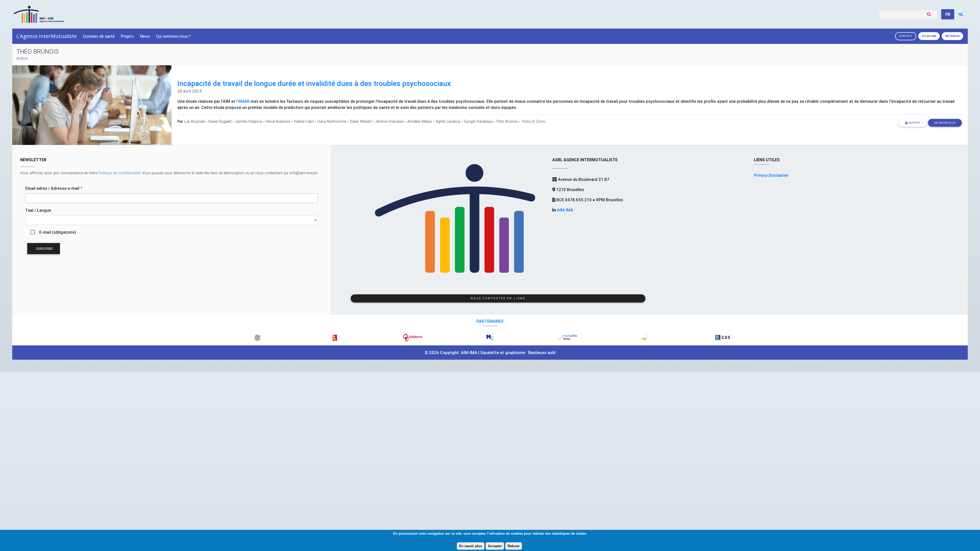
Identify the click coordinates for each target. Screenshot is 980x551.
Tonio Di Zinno (533, 121)
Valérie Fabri (304, 121)
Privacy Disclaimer (771, 175)
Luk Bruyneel (194, 121)
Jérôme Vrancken (389, 121)
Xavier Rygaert (219, 121)
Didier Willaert (361, 121)
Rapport (914, 122)
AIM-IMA (565, 209)
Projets (127, 36)
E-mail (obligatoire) (57, 232)
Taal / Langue (38, 210)
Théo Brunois (507, 121)
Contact (905, 36)
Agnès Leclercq (448, 121)
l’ (243, 101)
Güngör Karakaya (478, 121)
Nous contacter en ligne (498, 298)
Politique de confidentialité (119, 173)
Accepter (495, 546)
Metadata (952, 36)
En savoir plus (470, 546)
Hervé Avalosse (277, 121)
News (145, 36)
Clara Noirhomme (331, 121)
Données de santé (99, 36)
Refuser (514, 546)
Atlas (929, 36)
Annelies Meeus (419, 121)
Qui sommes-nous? (173, 36)
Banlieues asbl (542, 352)
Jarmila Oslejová (248, 121)
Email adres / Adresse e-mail (53, 188)
